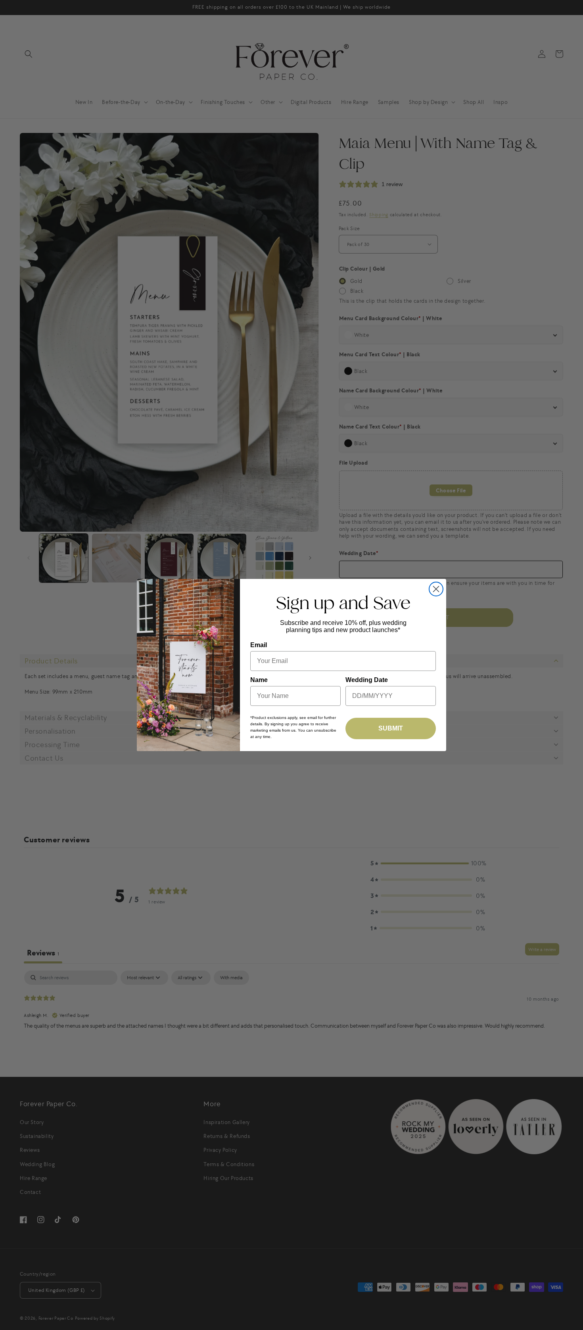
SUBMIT (390, 728)
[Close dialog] (436, 589)
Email (258, 645)
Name (259, 680)
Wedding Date (366, 680)
